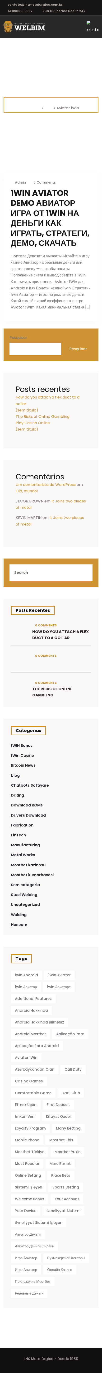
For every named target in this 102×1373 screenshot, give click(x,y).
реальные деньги (29, 1293)
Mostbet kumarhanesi (32, 875)
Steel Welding (24, 894)
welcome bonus (29, 1198)
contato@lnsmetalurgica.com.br (35, 4)
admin (20, 182)
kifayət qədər (58, 1116)
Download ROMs (27, 805)
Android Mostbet (30, 1034)
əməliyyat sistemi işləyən (38, 1222)
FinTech (18, 835)
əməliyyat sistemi (63, 1210)
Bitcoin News (23, 765)
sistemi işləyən (28, 1187)
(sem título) (27, 410)
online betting (28, 1175)
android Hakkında (31, 1010)
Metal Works (23, 855)
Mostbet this (61, 1140)
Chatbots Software (30, 785)
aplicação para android (37, 1045)
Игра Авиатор (26, 1257)
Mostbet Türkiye (29, 1151)
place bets (60, 1175)
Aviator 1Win (26, 1057)
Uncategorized (25, 904)
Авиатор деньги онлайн (34, 1246)
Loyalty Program (30, 1128)
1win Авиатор (26, 986)
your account (67, 1198)
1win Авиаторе (59, 986)
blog (15, 775)
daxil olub (71, 1092)
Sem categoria (25, 885)
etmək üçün (26, 1104)
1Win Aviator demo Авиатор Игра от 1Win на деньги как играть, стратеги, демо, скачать (50, 218)
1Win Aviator (59, 975)
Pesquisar (18, 337)
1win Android (26, 975)
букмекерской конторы (66, 1257)
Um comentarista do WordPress (46, 484)
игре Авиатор (26, 1269)
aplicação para (70, 1034)
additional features (33, 998)
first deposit (58, 1104)
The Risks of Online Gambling (43, 416)
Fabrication (22, 825)
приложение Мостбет (33, 1281)
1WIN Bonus (21, 745)
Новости (19, 924)
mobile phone (27, 1140)
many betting (68, 1128)
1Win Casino (22, 755)
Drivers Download (28, 815)
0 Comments (44, 182)
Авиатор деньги (28, 1234)
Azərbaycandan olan (34, 1069)
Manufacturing (25, 845)
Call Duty (73, 1069)
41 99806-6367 (20, 11)
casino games (29, 1081)
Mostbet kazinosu (28, 865)
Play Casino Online (33, 423)
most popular (27, 1163)
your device (25, 1210)
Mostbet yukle (67, 1151)
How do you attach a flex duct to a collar (60, 635)
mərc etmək (60, 1163)
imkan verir (25, 1116)
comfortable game (33, 1092)
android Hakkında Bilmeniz (39, 1022)
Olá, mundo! (27, 491)
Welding (19, 914)
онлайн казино (59, 1269)
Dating (17, 795)
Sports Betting (65, 1187)
